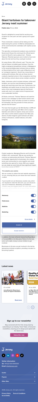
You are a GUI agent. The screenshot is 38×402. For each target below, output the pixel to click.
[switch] (33, 201)
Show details (29, 219)
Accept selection (19, 231)
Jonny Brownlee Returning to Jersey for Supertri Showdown (12, 290)
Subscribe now (19, 335)
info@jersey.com (11, 366)
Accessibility (6, 396)
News (3, 16)
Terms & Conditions (19, 393)
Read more (18, 300)
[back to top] (35, 399)
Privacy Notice (6, 190)
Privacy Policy (6, 393)
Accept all (19, 225)
